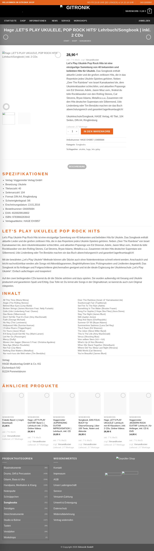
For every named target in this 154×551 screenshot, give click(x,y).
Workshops (80, 21)
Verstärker (9, 531)
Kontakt (58, 467)
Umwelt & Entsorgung (65, 502)
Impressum (59, 473)
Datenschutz (60, 508)
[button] (138, 11)
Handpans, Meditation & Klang (20, 485)
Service (65, 21)
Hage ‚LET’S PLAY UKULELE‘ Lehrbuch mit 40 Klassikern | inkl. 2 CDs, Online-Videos (115, 424)
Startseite (10, 21)
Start (66, 41)
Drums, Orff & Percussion (17, 473)
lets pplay (96, 149)
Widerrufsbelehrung (64, 514)
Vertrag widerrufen (63, 520)
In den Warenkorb (97, 131)
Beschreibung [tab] (77, 166)
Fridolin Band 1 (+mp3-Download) (13, 421)
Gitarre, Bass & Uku (14, 479)
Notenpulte (9, 491)
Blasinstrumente (12, 467)
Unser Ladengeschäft (65, 485)
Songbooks (85, 41)
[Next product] (5, 37)
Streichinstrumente (14, 514)
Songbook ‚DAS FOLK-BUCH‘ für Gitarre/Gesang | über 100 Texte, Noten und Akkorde (89, 425)
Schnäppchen (11, 496)
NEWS (55, 21)
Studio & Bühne (12, 520)
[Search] (19, 11)
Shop (23, 21)
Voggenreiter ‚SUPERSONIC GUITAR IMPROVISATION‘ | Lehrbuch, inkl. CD (62, 425)
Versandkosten (92, 60)
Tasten (7, 525)
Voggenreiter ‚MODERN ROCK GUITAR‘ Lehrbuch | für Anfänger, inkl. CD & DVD (140, 425)
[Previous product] (148, 37)
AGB (56, 479)
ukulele (82, 149)
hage (88, 149)
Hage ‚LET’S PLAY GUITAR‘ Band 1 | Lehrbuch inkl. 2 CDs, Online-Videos (38, 424)
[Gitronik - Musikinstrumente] (77, 11)
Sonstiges (9, 508)
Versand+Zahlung (63, 496)
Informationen (37, 21)
